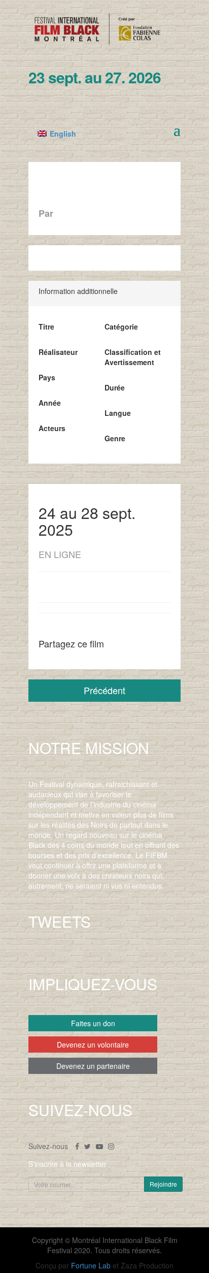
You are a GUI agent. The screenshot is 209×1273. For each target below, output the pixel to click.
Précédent (104, 690)
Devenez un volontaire (93, 1044)
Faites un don (93, 1023)
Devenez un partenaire (93, 1066)
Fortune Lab (91, 1265)
